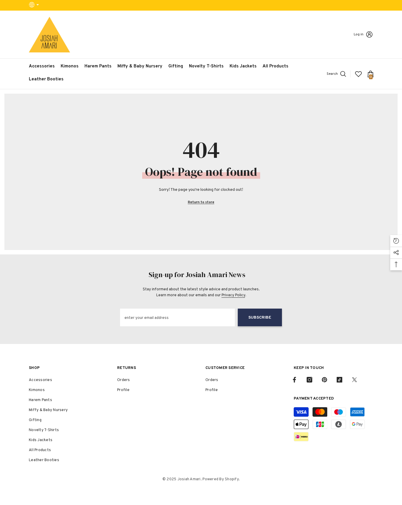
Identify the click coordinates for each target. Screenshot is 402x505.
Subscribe (259, 317)
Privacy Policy (233, 295)
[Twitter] (354, 379)
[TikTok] (339, 379)
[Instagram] (309, 379)
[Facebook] (294, 379)
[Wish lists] (358, 74)
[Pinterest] (324, 379)
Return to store (201, 202)
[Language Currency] (35, 5)
